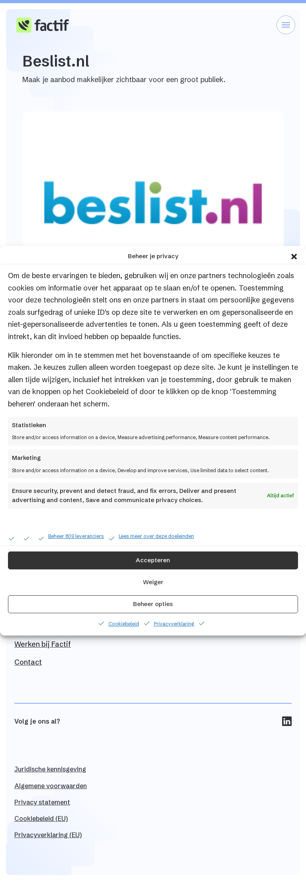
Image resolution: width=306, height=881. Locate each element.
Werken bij (42, 644)
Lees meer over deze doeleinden (156, 536)
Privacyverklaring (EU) (48, 835)
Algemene (50, 786)
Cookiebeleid (123, 624)
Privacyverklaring (174, 624)
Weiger (153, 582)
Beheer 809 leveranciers (76, 536)
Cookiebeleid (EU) (41, 818)
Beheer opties (153, 604)
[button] (294, 256)
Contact (28, 662)
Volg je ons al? (37, 721)
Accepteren (153, 560)
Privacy (42, 802)
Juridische (50, 769)
